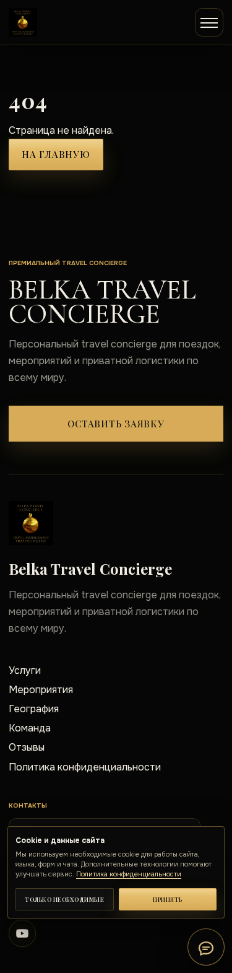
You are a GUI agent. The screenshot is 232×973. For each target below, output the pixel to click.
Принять (168, 899)
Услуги (25, 670)
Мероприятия (41, 689)
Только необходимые (64, 899)
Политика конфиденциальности (85, 767)
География (34, 708)
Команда (30, 728)
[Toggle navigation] (209, 22)
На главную (56, 154)
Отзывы (27, 747)
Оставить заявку (115, 423)
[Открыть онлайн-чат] (206, 947)
